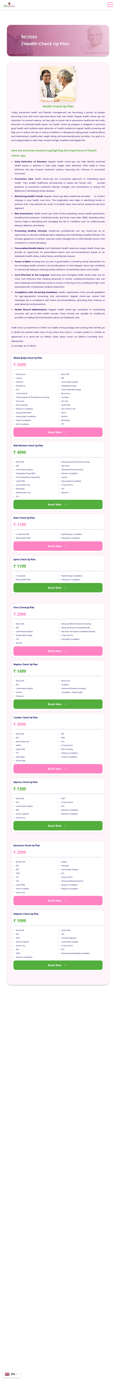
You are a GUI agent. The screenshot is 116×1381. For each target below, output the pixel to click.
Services (29, 36)
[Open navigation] (110, 4)
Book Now (54, 432)
